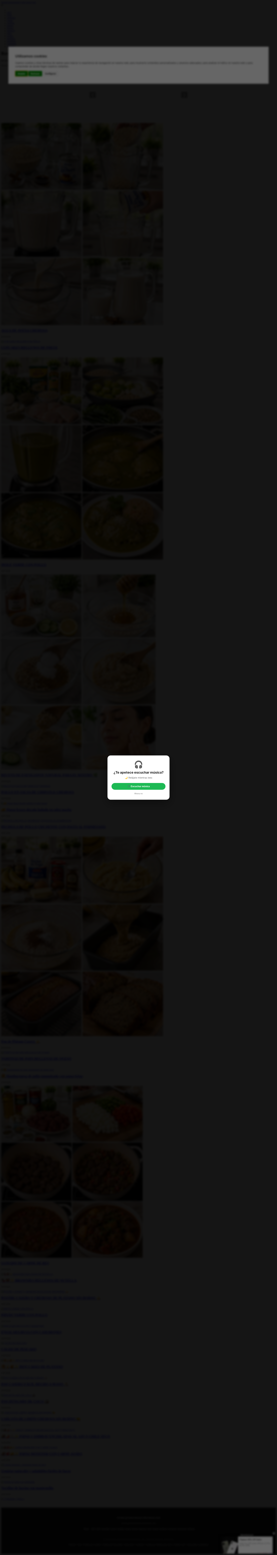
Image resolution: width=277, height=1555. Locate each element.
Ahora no (138, 793)
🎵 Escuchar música (138, 786)
